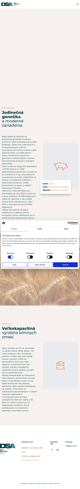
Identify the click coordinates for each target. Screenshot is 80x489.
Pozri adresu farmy (30, 460)
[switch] (30, 257)
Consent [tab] (14, 229)
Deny (14, 265)
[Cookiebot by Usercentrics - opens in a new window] (69, 223)
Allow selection (40, 265)
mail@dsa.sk (34, 456)
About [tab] (66, 229)
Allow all (65, 265)
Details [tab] (40, 229)
